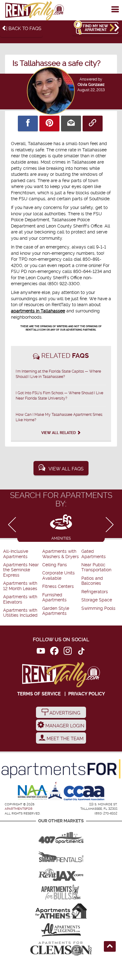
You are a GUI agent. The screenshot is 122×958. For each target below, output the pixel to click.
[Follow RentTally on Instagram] (67, 652)
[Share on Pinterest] (49, 123)
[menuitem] (22, 554)
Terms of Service (39, 694)
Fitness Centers (58, 586)
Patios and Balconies (92, 581)
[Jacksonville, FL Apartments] (61, 873)
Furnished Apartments (54, 597)
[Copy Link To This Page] (93, 123)
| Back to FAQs (23, 28)
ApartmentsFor (19, 809)
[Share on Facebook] (28, 123)
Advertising (64, 713)
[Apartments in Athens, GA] (61, 911)
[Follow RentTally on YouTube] (40, 652)
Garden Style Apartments (55, 611)
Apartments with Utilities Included (20, 613)
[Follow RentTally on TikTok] (81, 652)
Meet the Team (64, 738)
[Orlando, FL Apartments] (61, 835)
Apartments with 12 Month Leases (20, 586)
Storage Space (96, 600)
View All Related (59, 433)
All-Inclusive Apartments (15, 554)
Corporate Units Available (58, 575)
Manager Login (64, 726)
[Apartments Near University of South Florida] (61, 892)
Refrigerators (94, 591)
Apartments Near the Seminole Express (21, 570)
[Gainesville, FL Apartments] (61, 854)
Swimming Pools (98, 608)
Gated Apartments (93, 554)
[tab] (61, 526)
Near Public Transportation (96, 567)
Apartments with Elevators (20, 599)
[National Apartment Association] (33, 793)
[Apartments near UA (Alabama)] (61, 929)
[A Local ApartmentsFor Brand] (61, 769)
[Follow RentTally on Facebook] (54, 652)
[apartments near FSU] (34, 11)
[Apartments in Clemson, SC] (61, 948)
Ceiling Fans (54, 565)
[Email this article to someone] (71, 123)
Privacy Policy (86, 694)
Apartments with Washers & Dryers (60, 554)
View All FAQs (66, 469)
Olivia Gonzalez (91, 84)
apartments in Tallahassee (38, 310)
